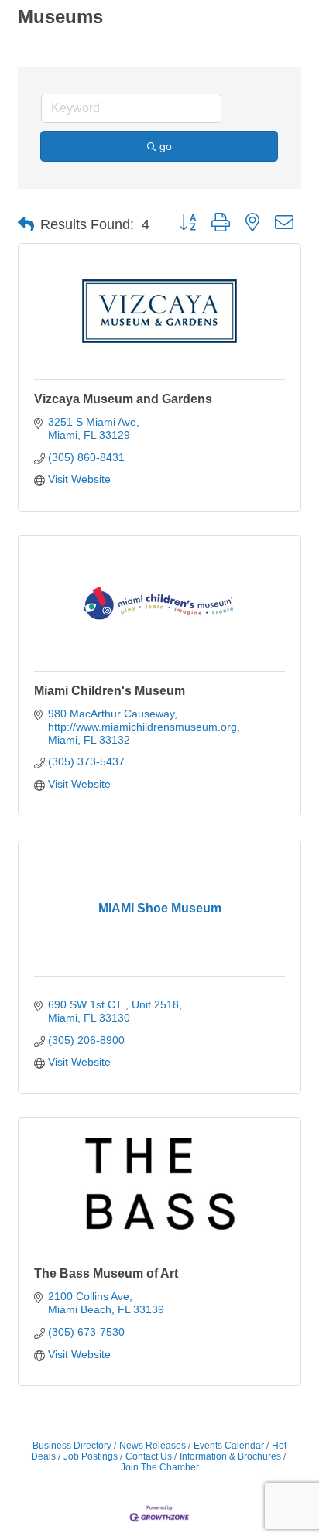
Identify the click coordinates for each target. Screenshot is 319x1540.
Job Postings (90, 1456)
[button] (26, 224)
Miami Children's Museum (109, 690)
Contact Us (148, 1456)
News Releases (152, 1445)
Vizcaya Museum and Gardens (123, 399)
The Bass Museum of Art (106, 1273)
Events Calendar (229, 1445)
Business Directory (72, 1445)
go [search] (166, 146)
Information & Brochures (230, 1456)
